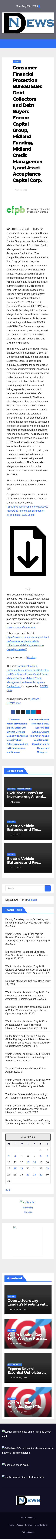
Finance (17, 62)
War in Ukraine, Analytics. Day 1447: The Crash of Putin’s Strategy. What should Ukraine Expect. (27, 1109)
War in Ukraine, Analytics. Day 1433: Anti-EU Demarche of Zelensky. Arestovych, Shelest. (27, 1057)
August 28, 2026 (18, 1344)
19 (21, 1168)
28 (34, 1174)
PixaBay (31, 657)
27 (28, 1174)
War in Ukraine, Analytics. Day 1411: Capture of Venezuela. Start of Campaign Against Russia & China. (27, 969)
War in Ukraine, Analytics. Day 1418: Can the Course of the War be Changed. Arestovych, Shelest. (27, 995)
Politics (11, 1296)
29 (41, 1174)
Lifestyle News (24, 789)
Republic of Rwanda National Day (23, 981)
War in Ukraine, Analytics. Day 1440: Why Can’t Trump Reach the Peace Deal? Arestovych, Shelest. (27, 1083)
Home (11, 1525)
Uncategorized (14, 1365)
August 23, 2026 (18, 1412)
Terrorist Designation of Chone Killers (25, 1068)
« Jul (7, 1190)
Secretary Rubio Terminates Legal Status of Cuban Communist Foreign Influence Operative (27, 1010)
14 (34, 1162)
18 (15, 1168)
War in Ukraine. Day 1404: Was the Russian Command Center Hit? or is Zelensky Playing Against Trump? (25, 937)
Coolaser (32, 900)
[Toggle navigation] (30, 44)
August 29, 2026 (18, 1309)
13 (28, 1162)
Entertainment (28, 1532)
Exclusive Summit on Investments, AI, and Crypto (25, 797)
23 (47, 1168)
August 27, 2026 (18, 1378)
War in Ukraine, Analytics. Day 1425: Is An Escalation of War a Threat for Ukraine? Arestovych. (26, 1024)
